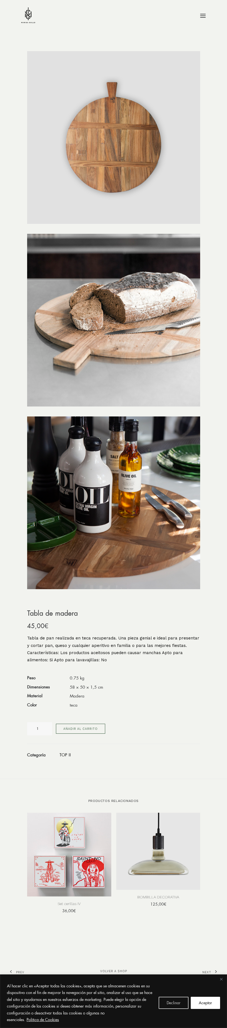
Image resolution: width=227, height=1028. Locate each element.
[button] (203, 16)
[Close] (221, 979)
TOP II (65, 754)
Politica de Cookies (43, 1019)
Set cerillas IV (69, 903)
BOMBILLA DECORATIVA (158, 897)
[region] (113, 1001)
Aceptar (205, 1002)
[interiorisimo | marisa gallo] (28, 15)
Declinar (173, 1002)
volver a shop (113, 971)
